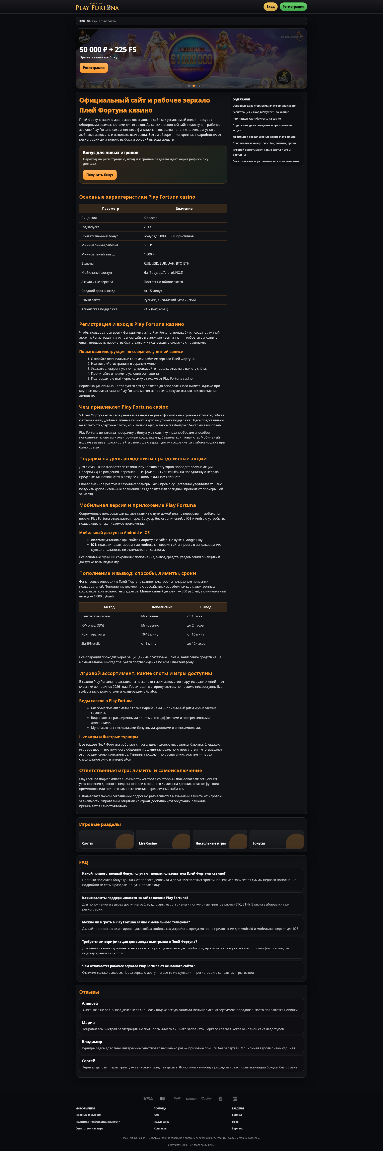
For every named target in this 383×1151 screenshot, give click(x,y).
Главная (84, 21)
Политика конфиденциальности (98, 1121)
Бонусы (237, 1115)
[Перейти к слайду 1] (189, 86)
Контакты (160, 1128)
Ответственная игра (89, 1128)
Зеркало (237, 1128)
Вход (271, 6)
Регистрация (293, 6)
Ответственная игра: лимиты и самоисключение (266, 161)
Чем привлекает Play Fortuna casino (257, 118)
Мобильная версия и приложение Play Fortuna (264, 137)
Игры (235, 1121)
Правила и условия (89, 1115)
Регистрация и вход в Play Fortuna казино (261, 112)
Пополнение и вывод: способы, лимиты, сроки (264, 143)
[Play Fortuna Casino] (97, 6)
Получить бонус (99, 174)
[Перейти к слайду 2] (193, 86)
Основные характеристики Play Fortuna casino (264, 105)
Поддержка (162, 1121)
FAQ (156, 1115)
